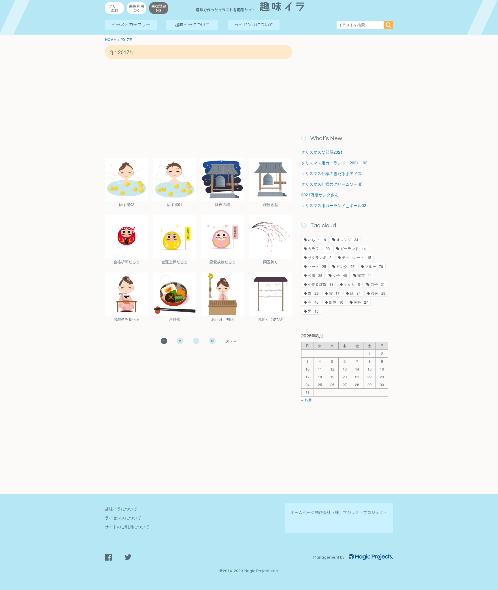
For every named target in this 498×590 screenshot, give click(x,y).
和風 (315, 275)
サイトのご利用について (127, 526)
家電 (364, 275)
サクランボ (319, 257)
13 (212, 340)
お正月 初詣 (222, 319)
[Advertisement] (198, 108)
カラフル (319, 248)
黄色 (361, 302)
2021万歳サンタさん (320, 195)
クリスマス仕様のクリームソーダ (331, 184)
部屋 (336, 302)
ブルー (374, 266)
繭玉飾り (270, 261)
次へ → (231, 340)
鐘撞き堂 (270, 204)
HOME (110, 39)
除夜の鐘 (222, 204)
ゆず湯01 (174, 204)
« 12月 (306, 400)
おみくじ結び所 (271, 319)
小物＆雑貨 (320, 284)
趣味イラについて (192, 25)
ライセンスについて (253, 25)
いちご (317, 239)
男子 (377, 284)
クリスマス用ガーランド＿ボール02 (333, 205)
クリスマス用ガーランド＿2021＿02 (334, 163)
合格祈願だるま (127, 261)
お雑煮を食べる (127, 319)
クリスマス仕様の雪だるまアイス (331, 173)
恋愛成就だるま (223, 261)
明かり (352, 284)
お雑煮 (174, 319)
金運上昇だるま (174, 261)
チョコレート (356, 257)
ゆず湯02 (126, 204)
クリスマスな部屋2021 (322, 152)
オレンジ (347, 239)
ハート (317, 266)
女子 (340, 275)
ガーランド (353, 248)
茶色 (378, 293)
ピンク (345, 266)
